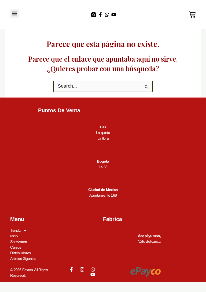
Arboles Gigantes (23, 258)
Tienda (15, 230)
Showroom (18, 241)
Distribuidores (20, 253)
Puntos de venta (59, 110)
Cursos (15, 247)
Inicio (14, 236)
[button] (14, 13)
